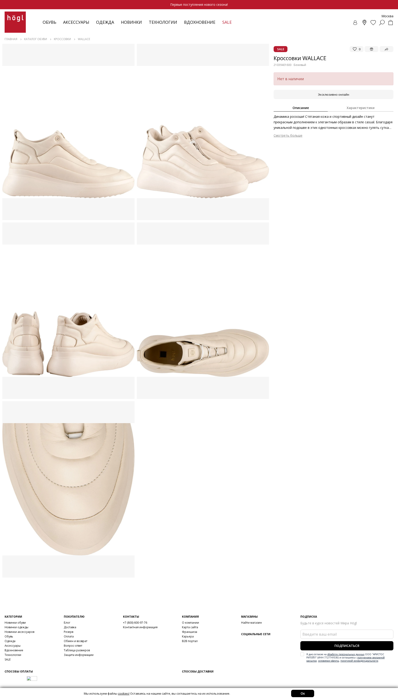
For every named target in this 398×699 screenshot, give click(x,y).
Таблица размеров (77, 650)
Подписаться (346, 645)
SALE (8, 659)
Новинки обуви (15, 623)
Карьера (188, 636)
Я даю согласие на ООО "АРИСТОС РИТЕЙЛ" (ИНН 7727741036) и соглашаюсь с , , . (345, 657)
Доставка (70, 627)
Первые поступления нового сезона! (199, 4)
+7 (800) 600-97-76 (135, 623)
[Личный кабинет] (355, 22)
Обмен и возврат (75, 641)
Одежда (105, 22)
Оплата (69, 636)
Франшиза (189, 632)
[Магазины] (364, 22)
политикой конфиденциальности (359, 660)
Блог (67, 623)
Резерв (68, 632)
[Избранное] (373, 22)
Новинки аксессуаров (19, 632)
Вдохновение (199, 22)
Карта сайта (190, 627)
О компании (190, 623)
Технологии (13, 655)
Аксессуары (76, 22)
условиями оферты (328, 660)
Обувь (49, 22)
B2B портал (190, 641)
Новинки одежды (16, 627)
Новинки (131, 22)
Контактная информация (140, 627)
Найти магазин (251, 623)
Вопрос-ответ (73, 646)
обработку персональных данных (345, 654)
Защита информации (79, 655)
